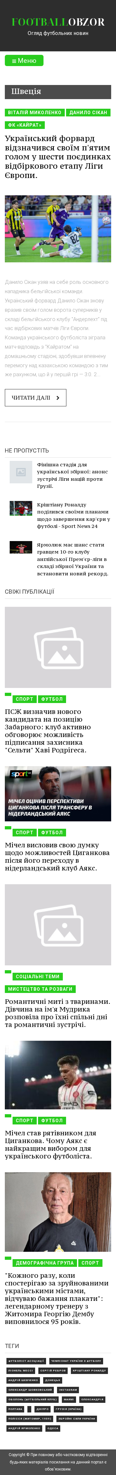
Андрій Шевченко (23, 1380)
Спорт (25, 699)
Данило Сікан (88, 112)
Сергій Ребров (53, 1370)
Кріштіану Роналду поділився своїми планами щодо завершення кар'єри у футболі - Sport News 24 (73, 515)
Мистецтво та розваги (40, 989)
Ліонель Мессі (20, 1370)
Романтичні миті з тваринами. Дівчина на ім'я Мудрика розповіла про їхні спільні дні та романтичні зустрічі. (57, 1013)
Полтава (15, 1409)
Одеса (52, 1428)
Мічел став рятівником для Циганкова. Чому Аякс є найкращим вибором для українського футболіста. (50, 1144)
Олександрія (92, 1399)
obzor (58, 22)
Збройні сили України (76, 1418)
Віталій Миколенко (35, 112)
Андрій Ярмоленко (24, 1428)
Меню (26, 60)
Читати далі (32, 397)
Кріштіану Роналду (89, 1370)
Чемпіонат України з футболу (76, 1361)
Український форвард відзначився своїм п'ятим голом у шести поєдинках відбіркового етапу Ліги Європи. (58, 156)
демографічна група (45, 1263)
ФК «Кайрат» (25, 125)
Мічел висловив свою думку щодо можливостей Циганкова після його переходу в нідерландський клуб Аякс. (57, 856)
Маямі (69, 1399)
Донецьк (52, 1380)
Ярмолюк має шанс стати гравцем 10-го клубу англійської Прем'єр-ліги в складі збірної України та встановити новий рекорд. (72, 559)
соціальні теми (38, 976)
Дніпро (42, 1409)
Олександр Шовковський (30, 1389)
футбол (52, 699)
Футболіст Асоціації (26, 1361)
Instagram (68, 1389)
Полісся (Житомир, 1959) (29, 1418)
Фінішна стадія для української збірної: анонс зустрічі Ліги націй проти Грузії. (72, 475)
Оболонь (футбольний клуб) (32, 1399)
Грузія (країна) (69, 1409)
